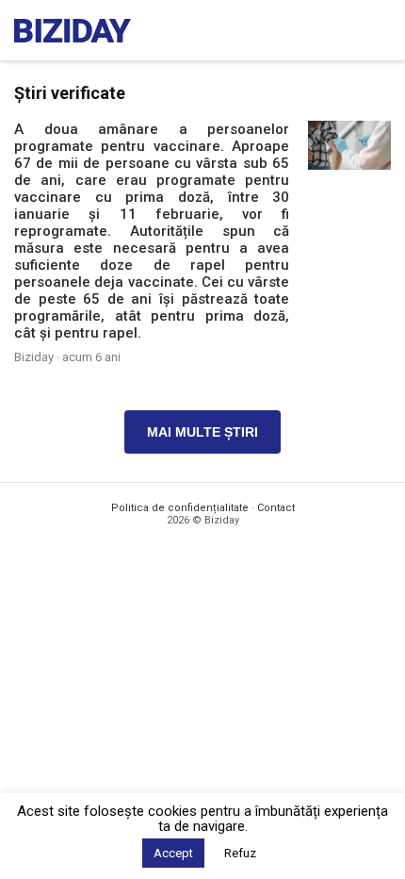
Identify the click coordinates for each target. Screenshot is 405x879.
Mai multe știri (202, 432)
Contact (276, 508)
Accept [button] (173, 853)
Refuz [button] (240, 853)
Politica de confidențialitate (180, 508)
